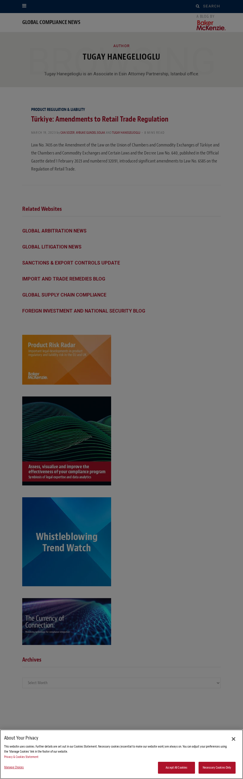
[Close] (233, 738)
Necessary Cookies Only (217, 767)
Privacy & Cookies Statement (21, 757)
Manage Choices (14, 767)
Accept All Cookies (176, 767)
